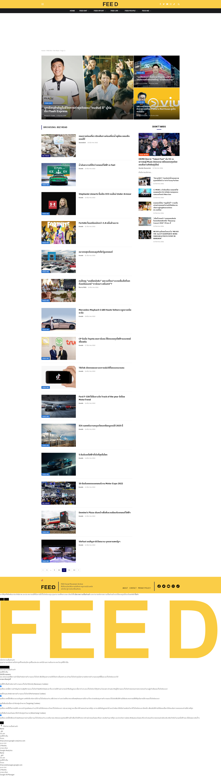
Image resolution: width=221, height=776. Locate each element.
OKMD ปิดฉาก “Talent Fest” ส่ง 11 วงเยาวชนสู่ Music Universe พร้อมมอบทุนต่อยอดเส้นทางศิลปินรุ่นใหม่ (158, 162)
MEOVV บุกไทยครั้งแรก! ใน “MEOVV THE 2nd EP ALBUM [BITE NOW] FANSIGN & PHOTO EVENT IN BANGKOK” (166, 235)
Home (72, 11)
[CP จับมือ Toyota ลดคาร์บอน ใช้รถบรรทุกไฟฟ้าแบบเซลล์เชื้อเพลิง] (58, 348)
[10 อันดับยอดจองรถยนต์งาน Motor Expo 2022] (58, 493)
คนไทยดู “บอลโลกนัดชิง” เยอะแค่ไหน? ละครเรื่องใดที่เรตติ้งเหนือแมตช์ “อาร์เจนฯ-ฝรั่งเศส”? (104, 282)
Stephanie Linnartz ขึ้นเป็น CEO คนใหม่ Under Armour (105, 194)
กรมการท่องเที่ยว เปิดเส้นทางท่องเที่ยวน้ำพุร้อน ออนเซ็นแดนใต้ (104, 138)
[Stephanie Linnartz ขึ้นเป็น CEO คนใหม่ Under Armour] (58, 203)
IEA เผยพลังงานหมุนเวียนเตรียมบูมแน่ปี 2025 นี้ (101, 425)
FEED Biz (145, 11)
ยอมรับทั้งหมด (4, 667)
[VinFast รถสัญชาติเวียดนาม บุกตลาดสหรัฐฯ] (58, 551)
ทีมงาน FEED (82, 287)
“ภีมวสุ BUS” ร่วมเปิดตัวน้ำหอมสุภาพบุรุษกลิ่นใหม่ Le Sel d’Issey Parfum (166, 179)
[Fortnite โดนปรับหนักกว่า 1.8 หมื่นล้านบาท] (58, 232)
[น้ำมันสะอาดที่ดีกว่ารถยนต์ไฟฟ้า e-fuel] (58, 174)
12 (69, 570)
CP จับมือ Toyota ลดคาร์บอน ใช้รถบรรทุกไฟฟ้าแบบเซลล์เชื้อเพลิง (105, 340)
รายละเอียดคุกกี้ (5, 679)
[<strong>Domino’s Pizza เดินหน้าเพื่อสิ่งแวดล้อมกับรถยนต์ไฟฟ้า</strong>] (58, 522)
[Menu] (42, 4)
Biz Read (56, 51)
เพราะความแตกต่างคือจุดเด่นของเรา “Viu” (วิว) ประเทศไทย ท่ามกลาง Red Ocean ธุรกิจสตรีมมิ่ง (156, 109)
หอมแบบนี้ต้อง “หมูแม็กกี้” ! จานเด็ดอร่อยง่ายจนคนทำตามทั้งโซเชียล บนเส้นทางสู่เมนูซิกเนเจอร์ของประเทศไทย (165, 206)
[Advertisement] (110, 31)
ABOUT (125, 588)
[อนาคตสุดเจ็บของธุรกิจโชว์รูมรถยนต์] (58, 261)
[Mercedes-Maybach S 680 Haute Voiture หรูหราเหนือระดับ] (58, 319)
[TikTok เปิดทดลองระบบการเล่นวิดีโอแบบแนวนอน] (58, 377)
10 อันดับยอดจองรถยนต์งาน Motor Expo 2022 (101, 483)
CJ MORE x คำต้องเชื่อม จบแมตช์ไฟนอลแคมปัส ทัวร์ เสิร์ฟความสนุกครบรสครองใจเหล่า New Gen (165, 192)
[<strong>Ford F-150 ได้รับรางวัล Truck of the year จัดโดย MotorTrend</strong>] (58, 406)
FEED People (130, 11)
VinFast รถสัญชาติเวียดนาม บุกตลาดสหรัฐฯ (99, 541)
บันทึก (2, 722)
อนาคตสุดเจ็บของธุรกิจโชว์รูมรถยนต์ (96, 252)
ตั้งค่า (137, 594)
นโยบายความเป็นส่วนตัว (82, 594)
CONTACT (133, 588)
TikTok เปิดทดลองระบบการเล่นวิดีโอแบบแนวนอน (101, 367)
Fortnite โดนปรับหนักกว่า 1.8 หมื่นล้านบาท (98, 223)
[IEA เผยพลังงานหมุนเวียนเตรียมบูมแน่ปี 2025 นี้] (58, 435)
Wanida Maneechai (145, 168)
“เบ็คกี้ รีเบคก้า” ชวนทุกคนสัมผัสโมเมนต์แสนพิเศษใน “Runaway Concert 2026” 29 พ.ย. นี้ (164, 220)
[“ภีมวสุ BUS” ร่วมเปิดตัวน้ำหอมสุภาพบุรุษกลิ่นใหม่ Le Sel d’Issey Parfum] (145, 181)
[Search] (178, 4)
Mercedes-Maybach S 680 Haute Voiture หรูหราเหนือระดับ (105, 311)
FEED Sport (99, 11)
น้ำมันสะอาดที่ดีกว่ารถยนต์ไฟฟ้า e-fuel (97, 165)
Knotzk (81, 169)
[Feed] (110, 4)
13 (74, 570)
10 (59, 570)
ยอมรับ (6, 599)
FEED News (144, 155)
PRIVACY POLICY (144, 588)
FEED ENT (83, 11)
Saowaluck (82, 143)
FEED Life (114, 11)
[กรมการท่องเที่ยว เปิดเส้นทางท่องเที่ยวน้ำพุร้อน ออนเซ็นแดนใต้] (58, 145)
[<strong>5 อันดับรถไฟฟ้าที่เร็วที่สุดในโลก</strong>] (58, 464)
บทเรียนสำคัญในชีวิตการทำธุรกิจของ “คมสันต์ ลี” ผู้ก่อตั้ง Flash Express (77, 109)
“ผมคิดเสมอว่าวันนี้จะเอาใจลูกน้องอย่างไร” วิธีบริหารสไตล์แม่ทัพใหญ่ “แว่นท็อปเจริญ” (155, 78)
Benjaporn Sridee (49, 116)
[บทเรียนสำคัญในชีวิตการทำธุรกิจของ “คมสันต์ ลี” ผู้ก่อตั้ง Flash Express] (87, 87)
